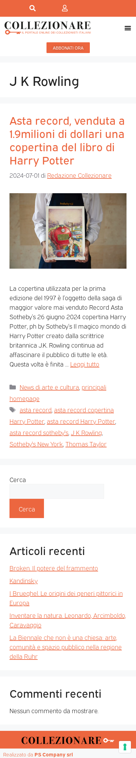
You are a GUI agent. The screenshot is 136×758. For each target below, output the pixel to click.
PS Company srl (53, 754)
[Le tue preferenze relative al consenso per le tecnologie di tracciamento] (125, 747)
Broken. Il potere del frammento (53, 568)
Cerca (17, 479)
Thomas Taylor (86, 443)
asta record (36, 409)
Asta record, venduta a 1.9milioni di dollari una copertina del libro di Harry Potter (67, 139)
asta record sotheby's (38, 432)
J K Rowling (86, 432)
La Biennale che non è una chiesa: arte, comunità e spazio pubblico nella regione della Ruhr (65, 646)
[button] (127, 27)
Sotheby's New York (36, 443)
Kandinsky (23, 580)
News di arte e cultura (49, 387)
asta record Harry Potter (81, 421)
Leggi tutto (84, 364)
